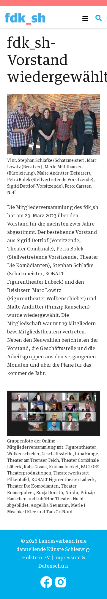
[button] (85, 18)
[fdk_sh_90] (25, 19)
